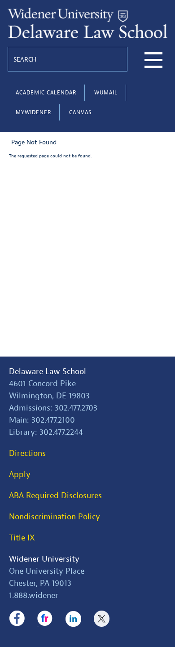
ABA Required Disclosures (55, 496)
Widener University (44, 559)
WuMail (106, 92)
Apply (20, 474)
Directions (27, 453)
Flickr (45, 619)
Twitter (101, 619)
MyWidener (33, 112)
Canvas (80, 112)
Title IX (22, 538)
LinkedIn (73, 619)
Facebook (17, 619)
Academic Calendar (46, 92)
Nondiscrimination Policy (54, 517)
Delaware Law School (47, 371)
